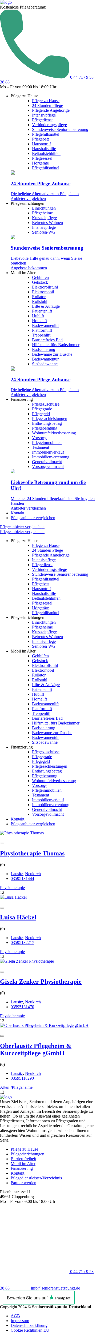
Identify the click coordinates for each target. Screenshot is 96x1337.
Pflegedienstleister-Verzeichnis (36, 1178)
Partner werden (23, 1182)
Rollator (39, 296)
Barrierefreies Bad (47, 340)
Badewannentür (45, 359)
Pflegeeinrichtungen (27, 1154)
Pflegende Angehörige (51, 110)
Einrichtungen (44, 208)
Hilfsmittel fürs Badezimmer (55, 344)
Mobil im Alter (23, 1163)
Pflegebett (40, 139)
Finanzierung (22, 1168)
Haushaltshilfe (44, 148)
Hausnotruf (41, 144)
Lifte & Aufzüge (46, 306)
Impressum (20, 1320)
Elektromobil (43, 292)
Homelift (39, 320)
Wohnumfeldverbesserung (54, 433)
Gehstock (40, 282)
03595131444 (22, 878)
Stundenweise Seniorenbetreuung (60, 129)
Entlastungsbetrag (47, 423)
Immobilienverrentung (50, 457)
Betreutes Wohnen (47, 222)
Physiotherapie (12, 887)
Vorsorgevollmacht (48, 466)
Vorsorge (39, 437)
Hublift (38, 316)
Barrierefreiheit (23, 1158)
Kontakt (17, 513)
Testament (40, 447)
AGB (15, 1316)
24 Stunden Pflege (47, 105)
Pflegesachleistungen (49, 418)
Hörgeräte (40, 163)
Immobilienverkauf (48, 452)
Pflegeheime (42, 213)
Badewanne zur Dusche (52, 354)
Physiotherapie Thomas (32, 853)
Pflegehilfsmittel (45, 134)
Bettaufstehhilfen (46, 153)
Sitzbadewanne (45, 364)
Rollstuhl (39, 301)
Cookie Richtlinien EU (30, 1330)
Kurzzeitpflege (44, 217)
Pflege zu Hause (45, 100)
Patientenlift (42, 311)
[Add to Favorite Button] (2, 843)
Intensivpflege (44, 115)
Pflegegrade (42, 409)
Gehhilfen (40, 277)
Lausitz (17, 873)
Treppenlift (41, 335)
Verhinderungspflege (49, 124)
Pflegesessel (42, 158)
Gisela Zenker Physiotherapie (41, 981)
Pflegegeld (41, 413)
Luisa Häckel (18, 917)
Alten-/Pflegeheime (16, 1087)
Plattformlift (42, 330)
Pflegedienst (42, 120)
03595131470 (22, 1006)
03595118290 (22, 1078)
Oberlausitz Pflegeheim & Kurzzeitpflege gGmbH (35, 1049)
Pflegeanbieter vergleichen (33, 517)
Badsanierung (43, 349)
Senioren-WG (43, 232)
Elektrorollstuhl (45, 287)
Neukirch (33, 873)
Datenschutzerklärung (29, 1325)
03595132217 (22, 942)
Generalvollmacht (47, 461)
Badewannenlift (45, 325)
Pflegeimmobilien (47, 442)
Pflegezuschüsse (45, 404)
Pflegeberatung (44, 428)
